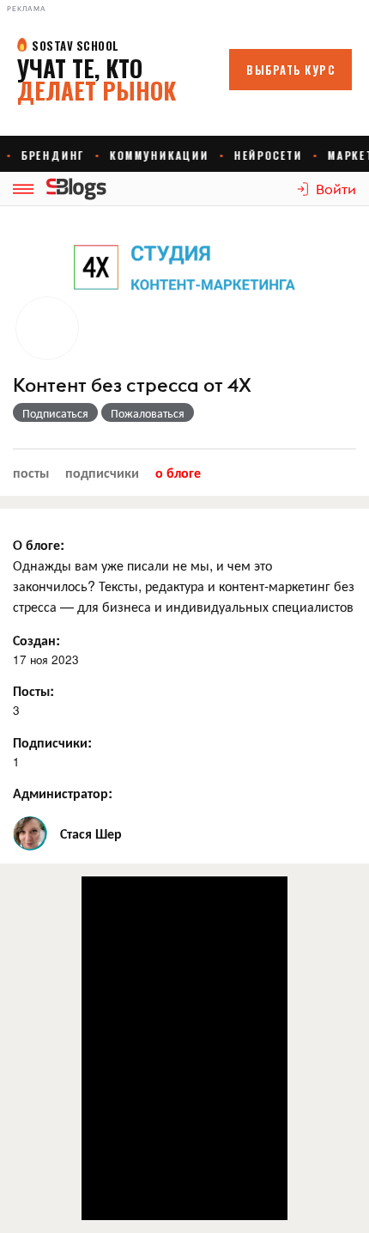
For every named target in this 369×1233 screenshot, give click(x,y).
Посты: (33, 690)
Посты (31, 472)
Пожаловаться (147, 412)
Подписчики (102, 472)
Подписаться (55, 412)
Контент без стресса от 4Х (132, 385)
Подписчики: (52, 742)
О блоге (178, 472)
